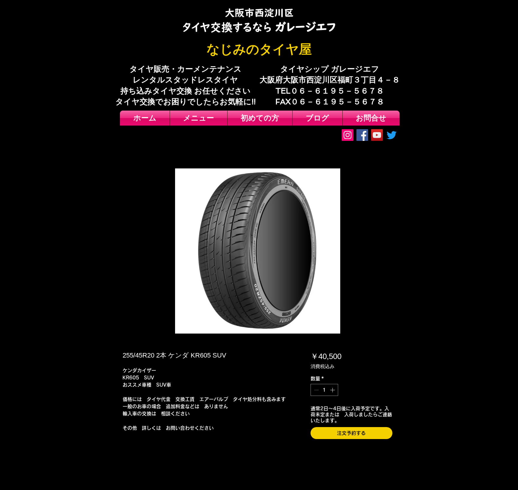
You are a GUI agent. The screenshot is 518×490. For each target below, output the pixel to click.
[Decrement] (315, 390)
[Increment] (333, 390)
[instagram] (347, 135)
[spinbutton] (324, 390)
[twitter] (391, 135)
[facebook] (362, 135)
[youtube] (377, 135)
